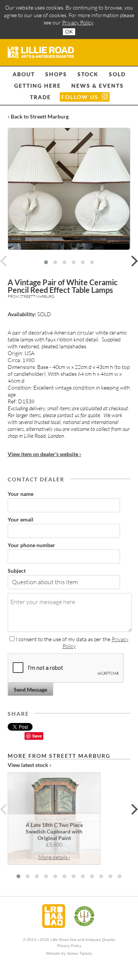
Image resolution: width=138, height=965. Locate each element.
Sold (117, 74)
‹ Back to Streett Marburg (38, 116)
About (24, 74)
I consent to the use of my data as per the (71, 642)
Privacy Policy (78, 22)
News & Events (97, 85)
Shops (56, 74)
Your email (20, 519)
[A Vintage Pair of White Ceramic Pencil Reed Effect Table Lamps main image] (69, 189)
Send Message (30, 689)
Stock (88, 74)
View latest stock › (29, 765)
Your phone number (31, 545)
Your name (20, 494)
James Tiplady (79, 953)
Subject (17, 570)
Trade (40, 97)
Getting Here (37, 85)
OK (69, 32)
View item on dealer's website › (44, 454)
